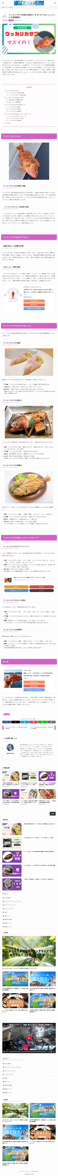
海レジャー (7, 916)
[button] (6, 722)
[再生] (4, 1051)
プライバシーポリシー (25, 1171)
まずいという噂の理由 (14, 102)
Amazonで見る (34, 301)
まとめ (8, 123)
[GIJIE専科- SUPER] (29, 3)
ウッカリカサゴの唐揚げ (15, 111)
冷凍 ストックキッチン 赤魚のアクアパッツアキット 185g (29, 577)
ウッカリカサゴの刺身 (14, 107)
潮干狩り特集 (8, 919)
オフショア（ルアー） (10, 905)
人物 (5, 912)
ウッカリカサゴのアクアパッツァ (17, 116)
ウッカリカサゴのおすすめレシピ (15, 105)
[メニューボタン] (3, 3)
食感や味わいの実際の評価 (16, 100)
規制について (8, 927)
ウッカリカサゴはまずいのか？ (15, 97)
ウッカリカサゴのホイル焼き (16, 118)
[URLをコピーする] (51, 722)
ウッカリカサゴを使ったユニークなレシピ (18, 114)
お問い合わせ (35, 1171)
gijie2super (10, 753)
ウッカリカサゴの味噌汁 (15, 120)
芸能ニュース (8, 923)
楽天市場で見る (34, 305)
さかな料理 (11, 20)
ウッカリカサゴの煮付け (15, 109)
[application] (29, 1038)
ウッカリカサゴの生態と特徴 (16, 93)
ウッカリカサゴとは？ (12, 90)
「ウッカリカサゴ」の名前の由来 (17, 95)
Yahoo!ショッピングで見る (34, 308)
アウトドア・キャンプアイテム (12, 901)
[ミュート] (51, 1051)
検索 (53, 814)
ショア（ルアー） (9, 908)
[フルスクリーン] (53, 1051)
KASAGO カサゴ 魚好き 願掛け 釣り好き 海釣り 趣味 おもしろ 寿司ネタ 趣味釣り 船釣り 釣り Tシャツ (39, 292)
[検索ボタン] (55, 3)
